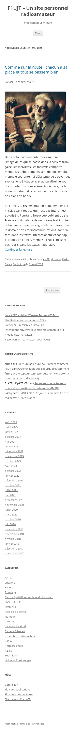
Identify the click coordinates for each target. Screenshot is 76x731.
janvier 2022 (12, 475)
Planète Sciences (15, 631)
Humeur (56, 259)
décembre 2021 (14, 480)
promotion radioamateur (20, 636)
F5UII (8, 368)
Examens (10, 607)
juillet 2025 (11, 427)
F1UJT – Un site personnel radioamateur (38, 11)
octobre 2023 (13, 461)
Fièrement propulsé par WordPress (24, 723)
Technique (19, 264)
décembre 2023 (14, 451)
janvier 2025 (12, 432)
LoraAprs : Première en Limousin (24, 325)
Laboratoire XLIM (15, 626)
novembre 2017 (14, 553)
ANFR (46, 259)
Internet (10, 621)
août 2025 (11, 422)
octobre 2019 (13, 519)
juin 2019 (10, 524)
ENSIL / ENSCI (13, 602)
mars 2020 (11, 514)
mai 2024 (10, 441)
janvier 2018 (12, 543)
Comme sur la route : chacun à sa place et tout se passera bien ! (36, 69)
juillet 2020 (11, 509)
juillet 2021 (11, 490)
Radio (65, 259)
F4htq (8, 393)
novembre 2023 (14, 456)
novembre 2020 (14, 505)
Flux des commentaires (19, 694)
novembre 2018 (14, 534)
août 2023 (11, 466)
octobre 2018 (13, 539)
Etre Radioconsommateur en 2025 (25, 320)
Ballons (9, 587)
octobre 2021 (13, 485)
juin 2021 (10, 495)
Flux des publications (17, 689)
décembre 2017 (14, 548)
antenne (10, 582)
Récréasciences (14, 646)
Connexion (11, 684)
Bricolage (10, 592)
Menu (38, 32)
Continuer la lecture (20, 249)
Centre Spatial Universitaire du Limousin (29, 597)
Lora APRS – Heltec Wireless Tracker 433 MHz (32, 315)
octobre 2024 (13, 437)
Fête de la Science (15, 612)
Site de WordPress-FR (18, 699)
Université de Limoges (18, 660)
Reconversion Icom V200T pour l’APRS (27, 339)
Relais (8, 264)
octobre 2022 (13, 471)
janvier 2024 (12, 446)
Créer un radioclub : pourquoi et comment (42, 364)
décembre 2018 (14, 529)
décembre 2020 (14, 500)
